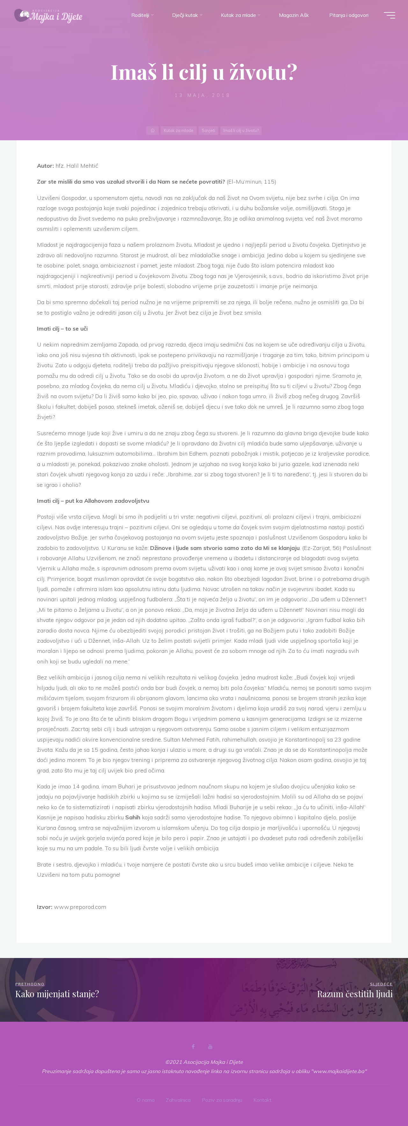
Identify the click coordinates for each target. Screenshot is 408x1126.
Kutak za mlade (178, 130)
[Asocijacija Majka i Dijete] (48, 15)
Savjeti (202, 50)
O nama (146, 1100)
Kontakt (262, 1100)
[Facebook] (193, 1047)
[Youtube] (210, 1047)
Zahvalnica (178, 1100)
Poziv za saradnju (222, 1100)
